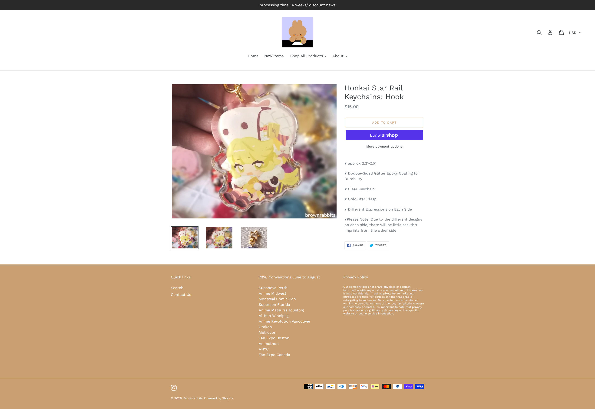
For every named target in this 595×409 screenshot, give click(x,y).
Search (177, 288)
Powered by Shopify (218, 398)
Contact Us (181, 294)
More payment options (384, 146)
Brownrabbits (193, 398)
